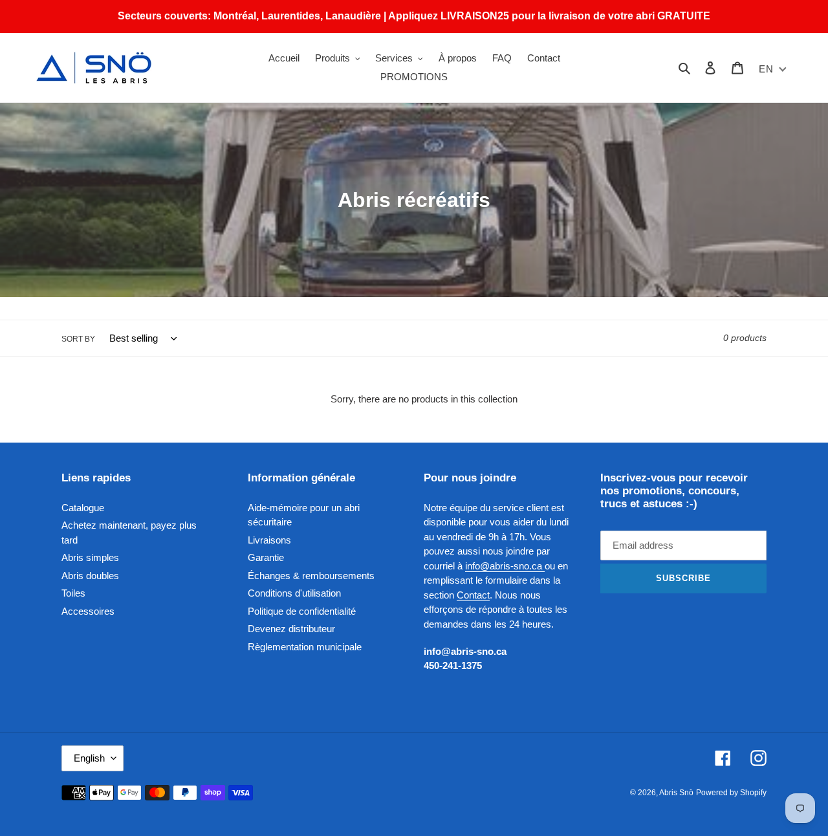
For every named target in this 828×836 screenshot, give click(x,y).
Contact (473, 594)
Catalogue (82, 507)
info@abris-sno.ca (505, 565)
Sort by (78, 339)
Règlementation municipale (305, 646)
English (89, 758)
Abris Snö (676, 792)
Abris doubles (90, 575)
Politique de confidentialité (302, 611)
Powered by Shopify (731, 792)
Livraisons (269, 539)
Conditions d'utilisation (294, 593)
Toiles (73, 593)
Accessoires (87, 611)
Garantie (266, 557)
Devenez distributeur (291, 628)
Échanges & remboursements (311, 575)
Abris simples (90, 557)
